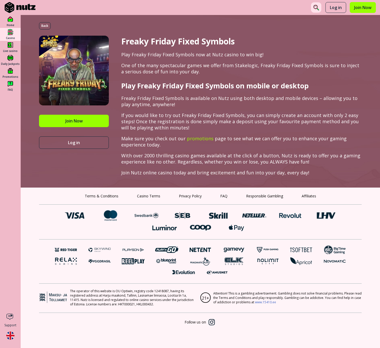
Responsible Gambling (264, 196)
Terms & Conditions (101, 196)
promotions (200, 138)
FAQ (223, 196)
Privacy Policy (190, 196)
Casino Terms (148, 196)
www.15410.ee (265, 302)
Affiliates (309, 196)
